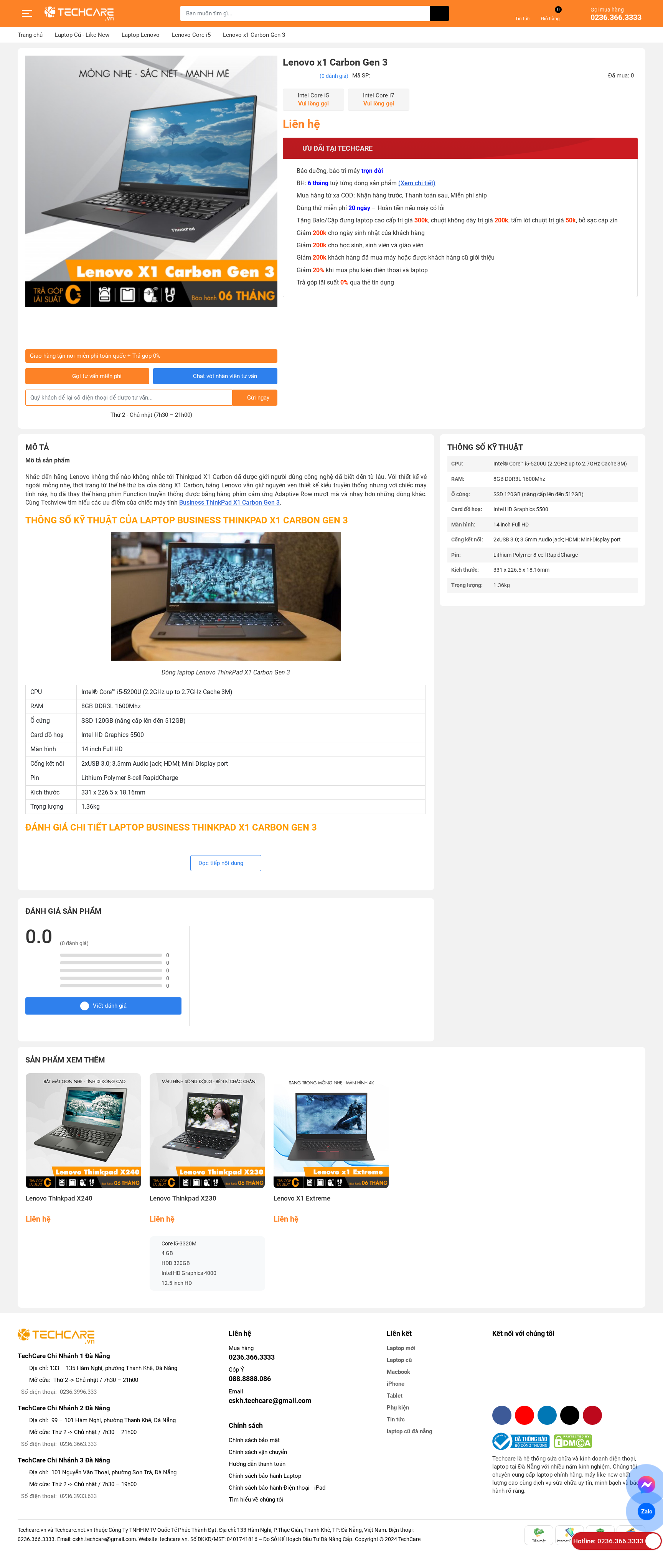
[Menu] (27, 13)
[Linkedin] (547, 1415)
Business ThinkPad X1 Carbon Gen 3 (229, 502)
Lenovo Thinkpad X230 (183, 1198)
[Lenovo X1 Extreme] (331, 1131)
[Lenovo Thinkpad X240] (83, 1131)
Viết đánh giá (110, 1005)
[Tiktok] (569, 1415)
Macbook (398, 1371)
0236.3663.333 (78, 1444)
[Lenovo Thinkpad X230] (207, 1131)
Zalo (646, 1511)
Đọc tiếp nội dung (221, 863)
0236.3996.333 (78, 1391)
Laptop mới (401, 1348)
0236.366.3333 (616, 17)
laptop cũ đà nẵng (409, 1431)
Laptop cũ (399, 1360)
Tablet (394, 1395)
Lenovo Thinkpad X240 (59, 1198)
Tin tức (396, 1419)
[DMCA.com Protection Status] (573, 1441)
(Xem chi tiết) (416, 183)
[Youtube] (524, 1415)
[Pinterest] (592, 1415)
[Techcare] (79, 14)
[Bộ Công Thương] (523, 1441)
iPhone (395, 1383)
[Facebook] (501, 1415)
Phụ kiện (398, 1407)
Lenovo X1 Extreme (302, 1198)
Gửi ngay (258, 397)
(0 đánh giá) (334, 76)
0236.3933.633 (78, 1496)
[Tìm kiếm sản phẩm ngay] (439, 13)
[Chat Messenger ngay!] (646, 1484)
